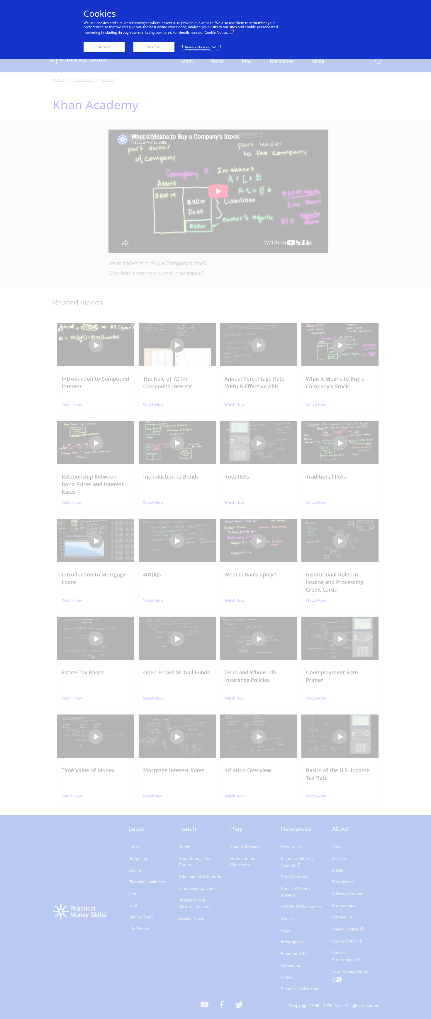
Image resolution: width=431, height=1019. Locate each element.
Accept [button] (104, 47)
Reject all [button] (154, 47)
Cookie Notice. (216, 32)
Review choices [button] (197, 47)
